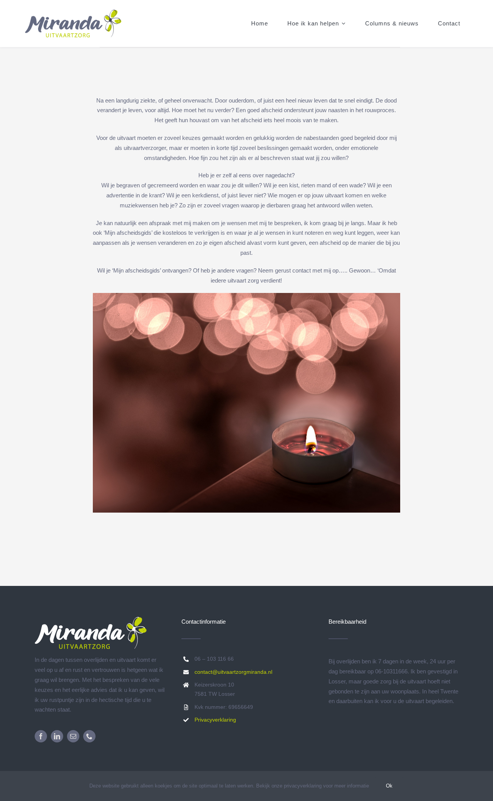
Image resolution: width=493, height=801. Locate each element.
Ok (389, 786)
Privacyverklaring (215, 720)
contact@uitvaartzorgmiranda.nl (233, 672)
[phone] (89, 736)
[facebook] (41, 736)
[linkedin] (57, 736)
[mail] (73, 736)
